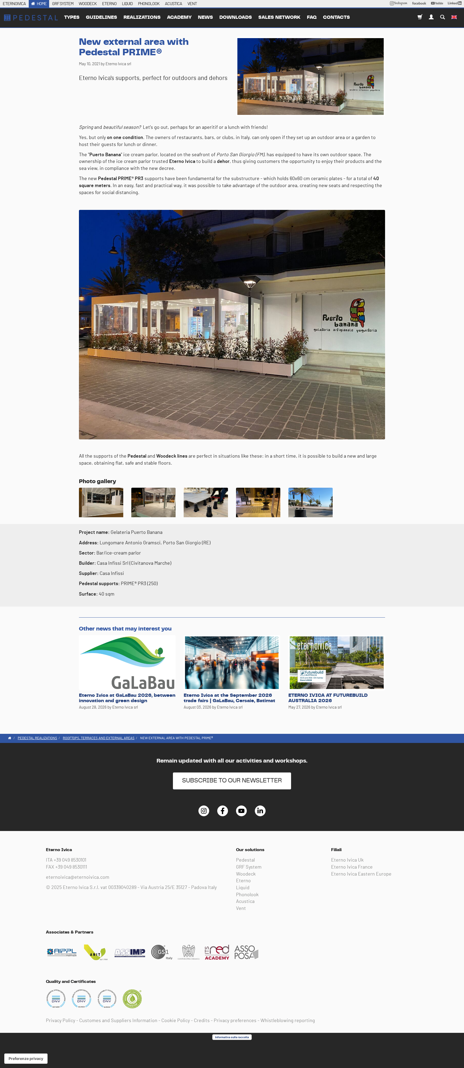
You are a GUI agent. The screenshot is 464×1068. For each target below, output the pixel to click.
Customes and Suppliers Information (118, 1020)
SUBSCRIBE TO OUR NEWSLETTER (232, 781)
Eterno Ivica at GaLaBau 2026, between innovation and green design (127, 698)
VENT (192, 4)
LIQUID (127, 4)
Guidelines (101, 17)
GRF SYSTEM (62, 4)
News (205, 17)
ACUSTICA (173, 4)
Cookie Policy (175, 1020)
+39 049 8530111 (71, 867)
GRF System (249, 867)
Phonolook (247, 894)
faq (312, 17)
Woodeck (246, 874)
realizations (142, 17)
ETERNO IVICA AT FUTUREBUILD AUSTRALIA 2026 (328, 698)
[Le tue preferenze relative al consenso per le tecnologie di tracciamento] (26, 1059)
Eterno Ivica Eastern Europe (361, 874)
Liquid (242, 887)
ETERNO (109, 4)
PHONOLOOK (149, 4)
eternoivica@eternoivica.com (77, 877)
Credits (202, 1020)
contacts (336, 17)
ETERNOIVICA (14, 4)
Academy (179, 17)
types (71, 17)
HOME (42, 4)
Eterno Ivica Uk (347, 860)
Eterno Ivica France (352, 867)
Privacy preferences (235, 1020)
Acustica (245, 901)
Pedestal (245, 860)
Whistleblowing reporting (287, 1020)
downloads (235, 17)
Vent (241, 908)
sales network (279, 17)
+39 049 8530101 (70, 860)
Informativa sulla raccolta (232, 1037)
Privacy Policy (60, 1020)
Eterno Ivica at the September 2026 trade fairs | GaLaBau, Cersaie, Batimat (229, 698)
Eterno (243, 881)
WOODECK (88, 4)
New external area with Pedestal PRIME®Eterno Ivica (31, 18)
